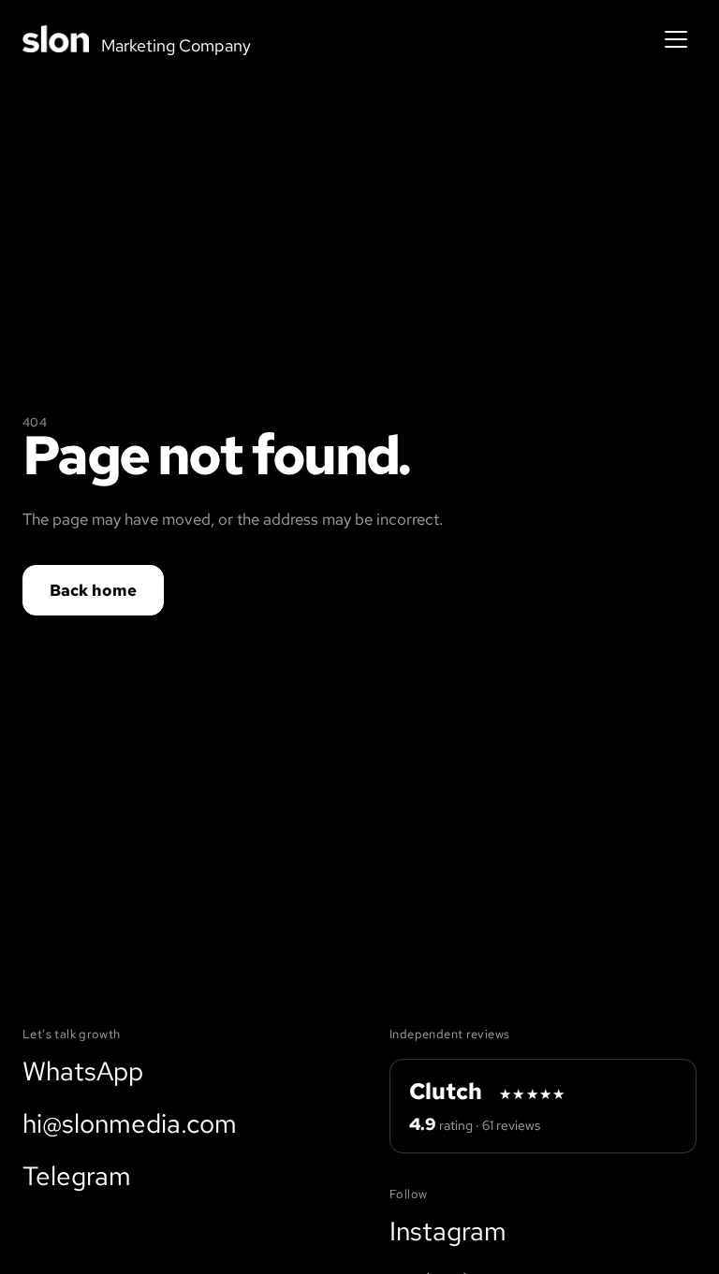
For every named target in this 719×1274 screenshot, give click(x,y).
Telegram (76, 1176)
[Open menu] (676, 39)
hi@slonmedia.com (129, 1123)
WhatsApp (82, 1071)
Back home (93, 590)
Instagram (447, 1231)
